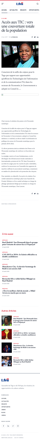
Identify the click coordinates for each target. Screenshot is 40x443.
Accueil (4, 10)
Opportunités (34, 10)
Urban (3, 409)
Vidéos (3, 415)
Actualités (14, 10)
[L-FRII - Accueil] (20, 4)
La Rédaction (14, 37)
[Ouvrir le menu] (3, 4)
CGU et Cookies (18, 437)
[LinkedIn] (8, 426)
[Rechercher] (37, 4)
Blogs (3, 412)
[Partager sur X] (35, 37)
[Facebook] (3, 426)
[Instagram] (18, 426)
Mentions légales (6, 437)
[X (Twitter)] (13, 426)
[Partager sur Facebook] (32, 37)
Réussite (23, 10)
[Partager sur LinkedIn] (38, 37)
